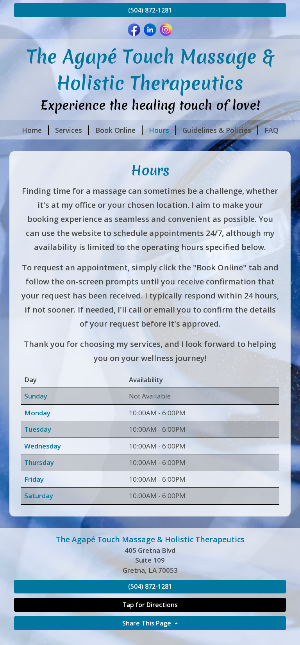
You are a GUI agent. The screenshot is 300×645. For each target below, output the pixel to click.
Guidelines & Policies (216, 130)
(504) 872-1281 (150, 10)
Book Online (115, 130)
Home (32, 130)
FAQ (271, 130)
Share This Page (147, 623)
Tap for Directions (150, 604)
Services (68, 130)
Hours (159, 130)
